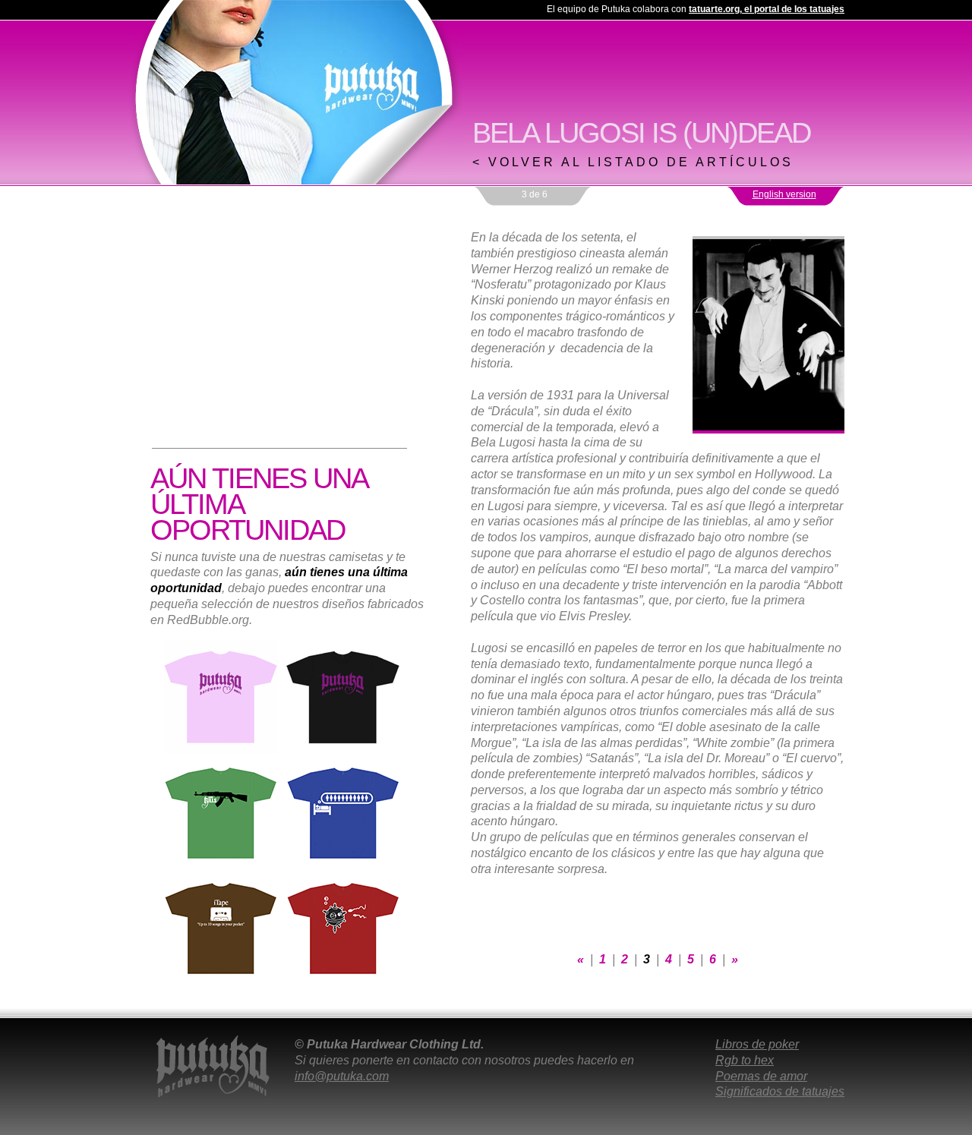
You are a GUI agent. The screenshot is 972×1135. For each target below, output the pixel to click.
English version (784, 194)
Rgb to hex (744, 1060)
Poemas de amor (761, 1076)
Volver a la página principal (295, 92)
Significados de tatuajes (779, 1091)
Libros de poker (757, 1044)
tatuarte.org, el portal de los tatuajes (766, 9)
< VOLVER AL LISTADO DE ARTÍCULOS (633, 162)
